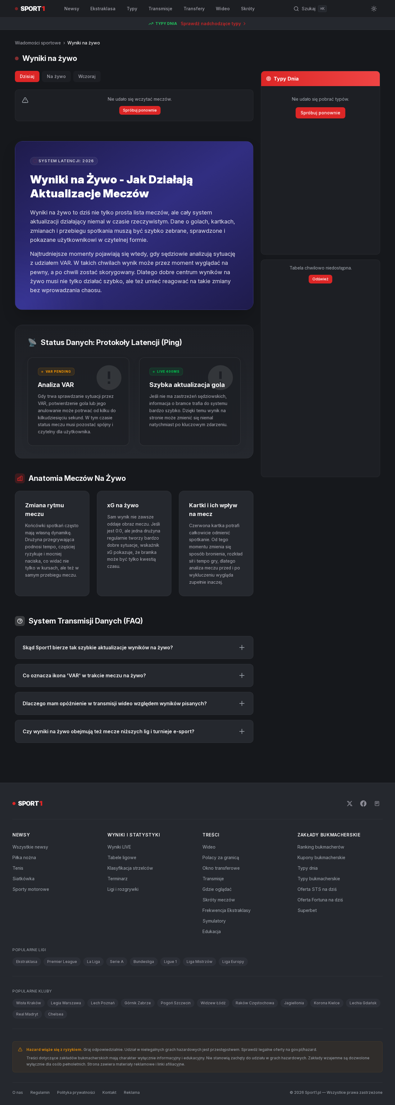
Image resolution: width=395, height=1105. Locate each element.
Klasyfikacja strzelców (130, 868)
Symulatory (214, 920)
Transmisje (160, 8)
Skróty (248, 8)
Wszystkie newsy (30, 846)
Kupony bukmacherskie (321, 857)
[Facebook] (363, 803)
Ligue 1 (170, 961)
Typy (132, 8)
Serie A (117, 961)
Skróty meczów (218, 899)
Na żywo (56, 76)
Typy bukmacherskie (318, 878)
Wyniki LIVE (119, 846)
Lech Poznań (103, 1003)
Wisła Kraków (28, 1003)
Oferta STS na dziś (317, 889)
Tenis (17, 868)
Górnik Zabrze (138, 1003)
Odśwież (320, 279)
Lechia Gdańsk (363, 1003)
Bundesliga (144, 961)
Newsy (71, 8)
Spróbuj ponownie (140, 110)
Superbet (307, 910)
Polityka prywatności (76, 1092)
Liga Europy (233, 961)
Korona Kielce (327, 1003)
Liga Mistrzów (199, 961)
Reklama (132, 1092)
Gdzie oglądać (217, 889)
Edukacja (211, 931)
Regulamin (40, 1092)
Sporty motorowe (30, 889)
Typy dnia (307, 868)
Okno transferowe (221, 868)
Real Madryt (27, 1014)
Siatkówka (23, 878)
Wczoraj (87, 76)
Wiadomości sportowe (38, 42)
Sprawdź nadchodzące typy (211, 23)
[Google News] (377, 803)
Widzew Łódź (213, 1003)
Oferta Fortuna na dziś (320, 899)
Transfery (194, 8)
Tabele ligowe (121, 857)
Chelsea (55, 1014)
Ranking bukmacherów (320, 846)
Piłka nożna (24, 857)
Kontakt (109, 1092)
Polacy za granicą (220, 857)
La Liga (93, 961)
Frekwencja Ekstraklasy (226, 910)
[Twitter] (349, 803)
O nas (17, 1092)
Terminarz (117, 878)
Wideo (223, 8)
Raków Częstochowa (255, 1003)
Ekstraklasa (103, 8)
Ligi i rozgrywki (122, 889)
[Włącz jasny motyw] (374, 8)
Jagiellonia (294, 1003)
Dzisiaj (27, 76)
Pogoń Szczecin (176, 1003)
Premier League (62, 961)
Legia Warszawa (66, 1003)
